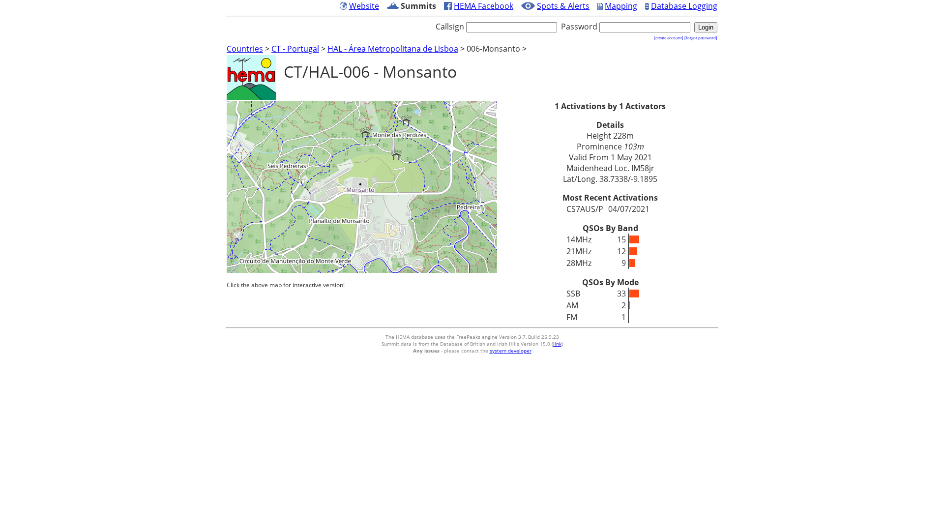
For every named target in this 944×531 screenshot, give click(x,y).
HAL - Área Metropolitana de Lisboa (392, 48)
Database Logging (684, 5)
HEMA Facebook (483, 5)
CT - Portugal (295, 48)
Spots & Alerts (563, 5)
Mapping (621, 5)
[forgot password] (700, 37)
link (557, 343)
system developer (510, 350)
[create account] (668, 37)
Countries (245, 48)
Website (364, 5)
